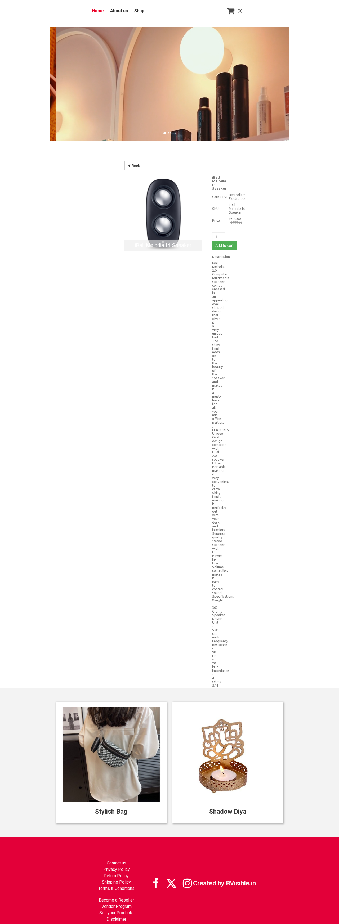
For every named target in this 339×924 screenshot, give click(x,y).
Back (135, 165)
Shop (139, 10)
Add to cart (224, 245)
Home (98, 10)
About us (119, 10)
